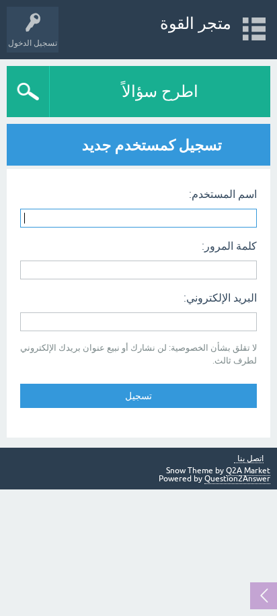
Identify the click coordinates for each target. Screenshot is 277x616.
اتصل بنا (250, 458)
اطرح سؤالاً (160, 91)
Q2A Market (248, 470)
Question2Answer (237, 478)
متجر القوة (195, 23)
